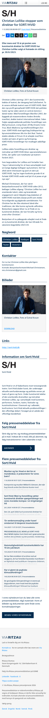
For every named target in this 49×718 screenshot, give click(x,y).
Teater (6, 244)
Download (9, 328)
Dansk (4, 708)
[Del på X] (17, 35)
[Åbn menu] (26, 3)
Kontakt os (6, 647)
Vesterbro (16, 244)
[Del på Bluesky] (26, 35)
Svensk (24, 708)
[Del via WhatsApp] (30, 35)
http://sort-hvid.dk (11, 347)
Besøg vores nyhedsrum (18, 615)
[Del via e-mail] (35, 35)
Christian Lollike (10, 239)
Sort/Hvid (26, 29)
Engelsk (11, 708)
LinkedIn (5, 676)
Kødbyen (25, 239)
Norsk (18, 708)
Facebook (14, 676)
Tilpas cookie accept (10, 680)
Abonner (9, 448)
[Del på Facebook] (8, 35)
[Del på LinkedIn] (12, 35)
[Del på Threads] (21, 35)
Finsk (30, 708)
